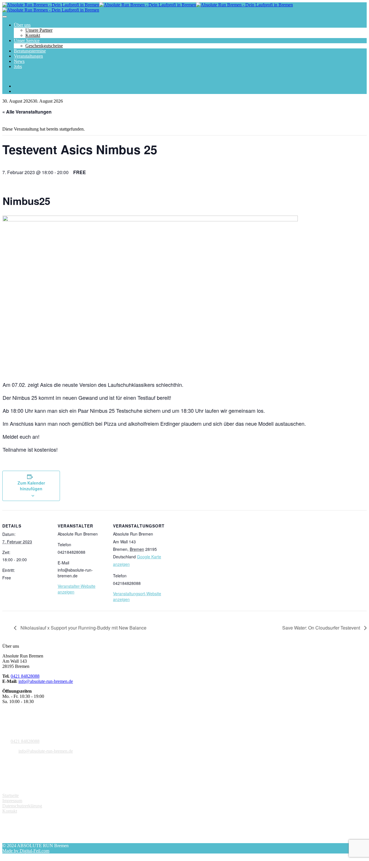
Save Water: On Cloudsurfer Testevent (321, 627)
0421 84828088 (25, 676)
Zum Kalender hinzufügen (31, 485)
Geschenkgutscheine (44, 45)
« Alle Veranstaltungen (27, 111)
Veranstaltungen (28, 56)
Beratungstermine (30, 50)
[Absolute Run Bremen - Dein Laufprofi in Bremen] (99, 4)
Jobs (18, 66)
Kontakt (32, 35)
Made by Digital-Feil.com (25, 850)
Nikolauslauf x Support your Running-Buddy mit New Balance (82, 627)
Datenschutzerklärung (22, 805)
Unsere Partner (38, 30)
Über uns (22, 24)
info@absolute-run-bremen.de (45, 681)
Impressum (12, 800)
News (19, 61)
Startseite (10, 795)
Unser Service (26, 40)
